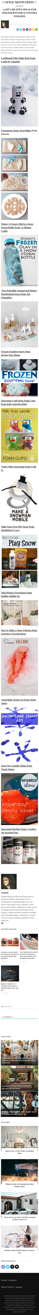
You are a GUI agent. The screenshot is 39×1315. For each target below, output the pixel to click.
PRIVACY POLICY (7, 1287)
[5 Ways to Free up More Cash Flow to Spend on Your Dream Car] (19, 1205)
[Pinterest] (12, 1267)
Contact (4, 1280)
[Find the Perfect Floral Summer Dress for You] (19, 1238)
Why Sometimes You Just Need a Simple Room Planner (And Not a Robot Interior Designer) (18, 1060)
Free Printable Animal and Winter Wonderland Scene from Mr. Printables (19, 294)
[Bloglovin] (17, 1267)
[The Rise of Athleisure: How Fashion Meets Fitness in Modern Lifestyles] (19, 1104)
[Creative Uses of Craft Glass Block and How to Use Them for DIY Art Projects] (10, 942)
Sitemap (19, 1287)
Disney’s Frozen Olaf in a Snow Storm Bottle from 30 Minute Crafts (17, 227)
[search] (36, 2)
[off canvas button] (3, 2)
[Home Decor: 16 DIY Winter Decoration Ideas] (19, 1138)
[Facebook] (1, 923)
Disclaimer (13, 1280)
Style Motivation (19, 2)
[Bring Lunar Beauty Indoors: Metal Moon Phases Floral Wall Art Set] (10, 973)
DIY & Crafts (19, 6)
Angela (11, 24)
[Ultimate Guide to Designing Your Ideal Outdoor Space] (19, 1172)
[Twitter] (3, 923)
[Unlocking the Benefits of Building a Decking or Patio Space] (19, 1078)
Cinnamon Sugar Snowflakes (16, 130)
